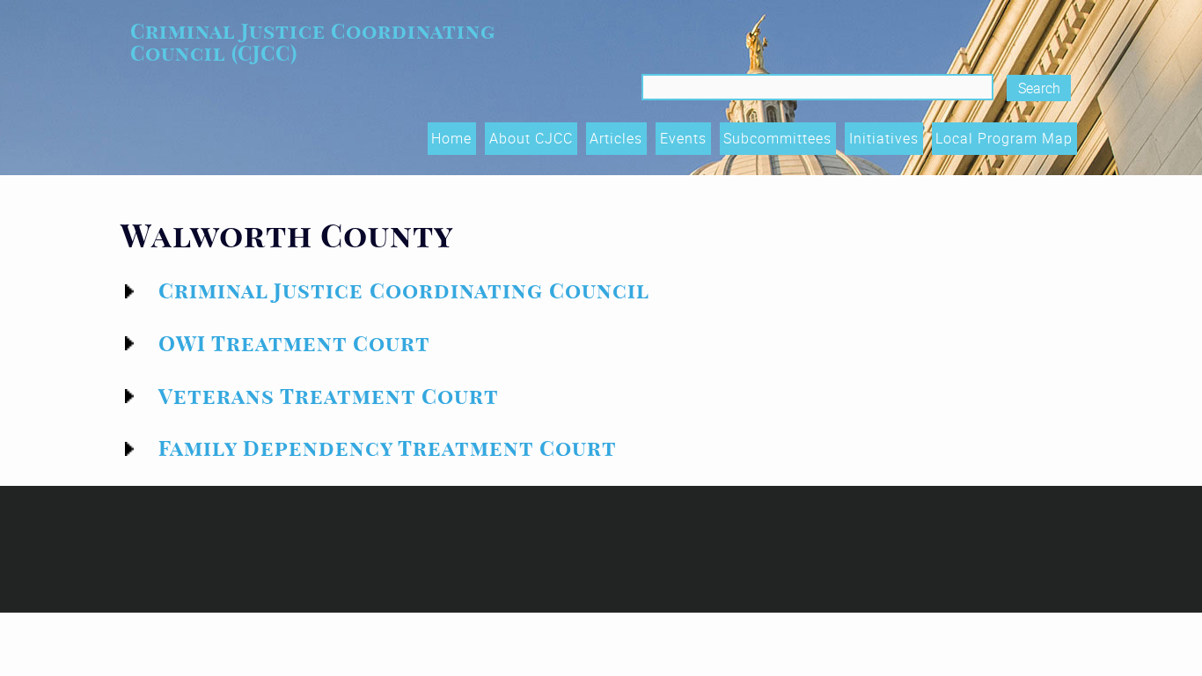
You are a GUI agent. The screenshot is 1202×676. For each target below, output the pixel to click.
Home (451, 138)
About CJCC (531, 138)
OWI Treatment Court (294, 344)
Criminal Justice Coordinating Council (403, 291)
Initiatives (884, 138)
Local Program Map (1004, 138)
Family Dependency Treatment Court (387, 448)
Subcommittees (777, 138)
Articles (616, 138)
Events (683, 138)
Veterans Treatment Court (328, 396)
